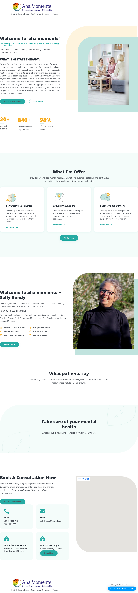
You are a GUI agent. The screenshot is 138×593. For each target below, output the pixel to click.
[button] (12, 101)
